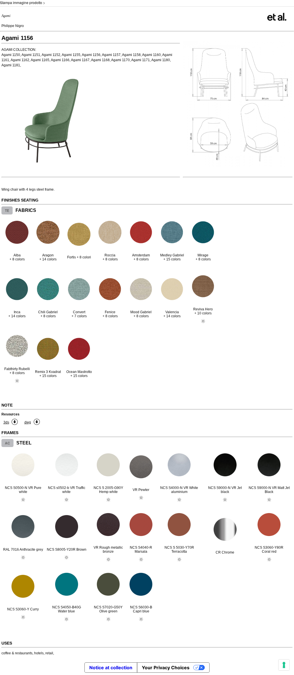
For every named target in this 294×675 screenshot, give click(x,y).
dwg (27, 422)
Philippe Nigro (12, 26)
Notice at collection (110, 667)
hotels (39, 653)
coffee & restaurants (16, 653)
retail (49, 653)
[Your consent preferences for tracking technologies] (283, 664)
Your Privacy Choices (165, 667)
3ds (6, 422)
